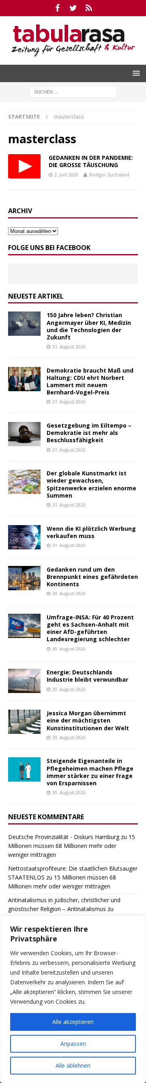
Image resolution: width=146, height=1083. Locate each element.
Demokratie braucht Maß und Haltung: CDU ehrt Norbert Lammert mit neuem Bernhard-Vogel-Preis (90, 381)
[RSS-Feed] (89, 8)
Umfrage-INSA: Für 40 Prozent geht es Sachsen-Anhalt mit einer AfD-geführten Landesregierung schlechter (90, 628)
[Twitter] (73, 8)
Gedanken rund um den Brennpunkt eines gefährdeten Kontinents (92, 577)
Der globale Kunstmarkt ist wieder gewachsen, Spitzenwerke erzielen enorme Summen (91, 484)
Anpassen (73, 1043)
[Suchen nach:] (73, 91)
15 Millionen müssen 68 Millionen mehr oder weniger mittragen (71, 846)
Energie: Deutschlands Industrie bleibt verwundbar (87, 675)
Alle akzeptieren (73, 1022)
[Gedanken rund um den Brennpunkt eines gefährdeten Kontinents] (24, 578)
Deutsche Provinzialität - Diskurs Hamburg (63, 837)
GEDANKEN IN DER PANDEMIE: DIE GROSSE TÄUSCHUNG (91, 161)
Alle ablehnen (73, 1065)
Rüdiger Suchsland (109, 175)
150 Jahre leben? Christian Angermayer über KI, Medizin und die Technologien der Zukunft (89, 326)
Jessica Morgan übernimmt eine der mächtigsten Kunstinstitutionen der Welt (88, 720)
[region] (73, 999)
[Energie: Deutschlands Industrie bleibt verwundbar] (24, 681)
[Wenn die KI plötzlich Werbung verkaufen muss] (24, 537)
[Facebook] (57, 8)
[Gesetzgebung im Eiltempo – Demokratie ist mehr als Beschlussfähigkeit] (24, 434)
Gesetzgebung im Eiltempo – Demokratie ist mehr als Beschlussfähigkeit (89, 433)
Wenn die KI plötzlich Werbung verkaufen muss (91, 532)
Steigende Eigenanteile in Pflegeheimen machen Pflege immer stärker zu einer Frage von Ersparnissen (90, 772)
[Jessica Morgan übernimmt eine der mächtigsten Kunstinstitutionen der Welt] (24, 722)
